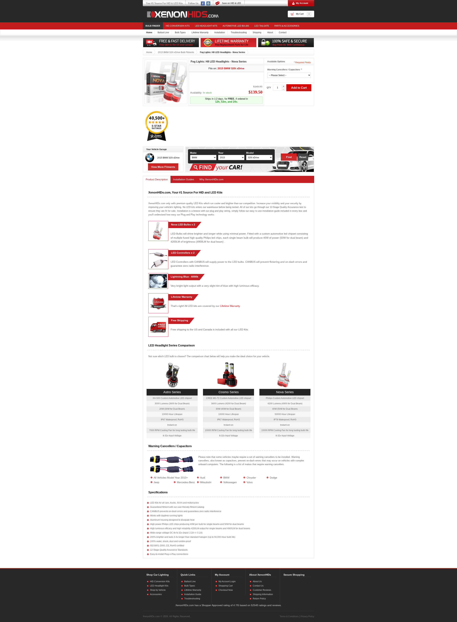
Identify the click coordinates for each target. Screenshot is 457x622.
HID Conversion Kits (178, 26)
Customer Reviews (262, 590)
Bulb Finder (152, 26)
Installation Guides (183, 179)
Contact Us (258, 586)
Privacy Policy (307, 616)
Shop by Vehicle (158, 590)
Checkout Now (226, 590)
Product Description (157, 179)
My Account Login (227, 581)
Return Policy (259, 598)
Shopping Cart (226, 586)
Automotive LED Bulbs (236, 26)
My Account (302, 3)
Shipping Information (263, 594)
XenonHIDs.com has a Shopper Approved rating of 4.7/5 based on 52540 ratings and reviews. (228, 605)
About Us (257, 581)
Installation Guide (192, 594)
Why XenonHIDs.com (211, 179)
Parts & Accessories (286, 26)
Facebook (202, 3)
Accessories (156, 594)
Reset (302, 157)
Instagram (208, 3)
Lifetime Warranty (230, 305)
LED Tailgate (261, 26)
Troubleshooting (192, 598)
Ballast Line (190, 581)
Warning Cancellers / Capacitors (283, 69)
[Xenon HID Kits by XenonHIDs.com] (181, 14)
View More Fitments (163, 166)
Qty (269, 87)
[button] (295, 590)
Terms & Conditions (289, 616)
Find (289, 157)
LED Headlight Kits (206, 26)
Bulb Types (189, 586)
